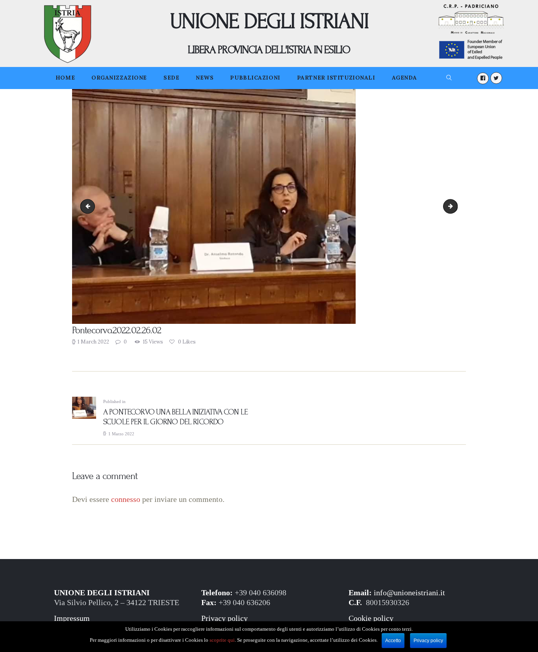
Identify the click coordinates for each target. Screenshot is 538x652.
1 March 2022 (93, 341)
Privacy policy (224, 618)
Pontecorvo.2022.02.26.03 (455, 206)
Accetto (393, 640)
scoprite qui (222, 640)
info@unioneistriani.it (409, 593)
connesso (125, 499)
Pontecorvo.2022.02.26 (89, 206)
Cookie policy (371, 618)
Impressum (72, 618)
